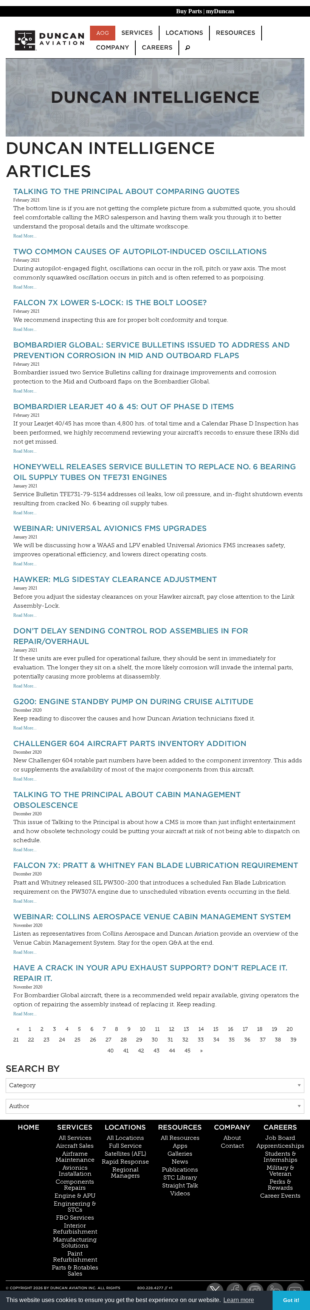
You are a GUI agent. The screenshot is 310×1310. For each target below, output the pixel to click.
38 (278, 1040)
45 (187, 1051)
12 (171, 1029)
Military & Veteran (280, 1171)
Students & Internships (281, 1157)
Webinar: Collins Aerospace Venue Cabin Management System (152, 916)
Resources (180, 1127)
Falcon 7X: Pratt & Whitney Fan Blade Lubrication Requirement (155, 865)
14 (201, 1029)
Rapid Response (125, 1162)
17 (245, 1029)
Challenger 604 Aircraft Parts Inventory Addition (129, 743)
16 (230, 1029)
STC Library (180, 1178)
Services (75, 1127)
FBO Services (75, 1218)
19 (274, 1029)
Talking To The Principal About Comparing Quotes (126, 191)
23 (46, 1040)
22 (31, 1040)
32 (185, 1040)
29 (139, 1040)
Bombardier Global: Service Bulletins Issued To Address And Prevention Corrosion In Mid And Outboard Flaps (151, 350)
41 (126, 1051)
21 (16, 1040)
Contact (232, 1146)
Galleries (179, 1154)
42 (141, 1051)
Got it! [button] (291, 1300)
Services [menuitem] (137, 32)
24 (62, 1040)
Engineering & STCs (75, 1207)
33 (201, 1040)
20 (290, 1029)
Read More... (25, 236)
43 (156, 1051)
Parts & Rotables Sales (75, 1271)
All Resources (180, 1138)
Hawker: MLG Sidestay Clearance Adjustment (115, 579)
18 (259, 1029)
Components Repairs (75, 1185)
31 (170, 1040)
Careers (280, 1127)
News (180, 1162)
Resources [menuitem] (235, 32)
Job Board (280, 1138)
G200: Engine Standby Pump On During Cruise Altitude (133, 701)
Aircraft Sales (75, 1146)
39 (293, 1040)
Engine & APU (75, 1196)
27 (108, 1040)
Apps (180, 1146)
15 (216, 1029)
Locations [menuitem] (184, 32)
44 (172, 1051)
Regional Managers (125, 1173)
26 (93, 1040)
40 (110, 1051)
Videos (180, 1193)
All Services (75, 1138)
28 (124, 1040)
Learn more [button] (238, 1300)
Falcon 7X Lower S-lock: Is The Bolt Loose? (110, 302)
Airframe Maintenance (75, 1157)
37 (262, 1040)
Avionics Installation (75, 1171)
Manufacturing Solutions (75, 1243)
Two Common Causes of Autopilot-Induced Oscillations (140, 251)
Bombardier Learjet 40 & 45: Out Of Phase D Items (123, 406)
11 (157, 1029)
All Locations (125, 1138)
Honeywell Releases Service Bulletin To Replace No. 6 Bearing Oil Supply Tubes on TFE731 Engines (154, 472)
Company (232, 1127)
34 (216, 1040)
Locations (125, 1127)
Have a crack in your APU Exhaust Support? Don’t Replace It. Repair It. (150, 973)
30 (155, 1040)
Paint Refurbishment (75, 1257)
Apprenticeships (280, 1146)
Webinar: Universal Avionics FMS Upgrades (110, 528)
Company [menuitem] (112, 47)
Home (28, 1127)
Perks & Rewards (280, 1185)
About (232, 1138)
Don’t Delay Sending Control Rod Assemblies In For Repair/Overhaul (130, 636)
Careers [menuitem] (157, 47)
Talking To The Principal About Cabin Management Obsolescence (127, 800)
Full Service (125, 1146)
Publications (180, 1170)
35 (232, 1040)
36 (247, 1040)
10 (143, 1029)
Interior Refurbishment (75, 1229)
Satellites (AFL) (125, 1154)
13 (186, 1029)
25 (77, 1040)
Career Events (280, 1196)
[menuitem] (187, 47)
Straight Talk (180, 1186)
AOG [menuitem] (102, 32)
